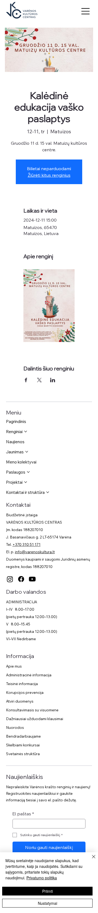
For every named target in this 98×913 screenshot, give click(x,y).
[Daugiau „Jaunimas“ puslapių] (26, 451)
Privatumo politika (41, 877)
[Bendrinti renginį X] (39, 380)
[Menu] (86, 11)
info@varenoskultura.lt (35, 551)
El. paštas (23, 813)
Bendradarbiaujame (23, 736)
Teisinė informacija (22, 683)
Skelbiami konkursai (23, 745)
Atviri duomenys (19, 701)
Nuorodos (15, 727)
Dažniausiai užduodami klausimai (34, 718)
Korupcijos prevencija (25, 692)
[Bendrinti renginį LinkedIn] (52, 380)
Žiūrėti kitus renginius (49, 175)
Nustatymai (47, 903)
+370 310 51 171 (27, 544)
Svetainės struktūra (23, 753)
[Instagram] (10, 579)
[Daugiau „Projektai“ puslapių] (25, 482)
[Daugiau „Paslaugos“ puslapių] (28, 472)
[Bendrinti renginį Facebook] (26, 380)
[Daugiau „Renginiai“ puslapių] (25, 431)
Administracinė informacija (28, 675)
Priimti (47, 891)
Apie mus (14, 666)
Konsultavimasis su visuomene (32, 710)
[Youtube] (32, 579)
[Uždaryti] (90, 859)
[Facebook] (21, 579)
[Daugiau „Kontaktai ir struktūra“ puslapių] (47, 492)
